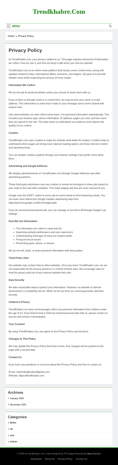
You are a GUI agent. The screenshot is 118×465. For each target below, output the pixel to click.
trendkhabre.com (59, 11)
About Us (50, 459)
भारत (12, 435)
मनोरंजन (13, 441)
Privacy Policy (65, 459)
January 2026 (17, 398)
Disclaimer (36, 459)
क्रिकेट (13, 422)
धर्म (11, 429)
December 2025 (18, 404)
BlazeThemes (94, 453)
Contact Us (81, 459)
